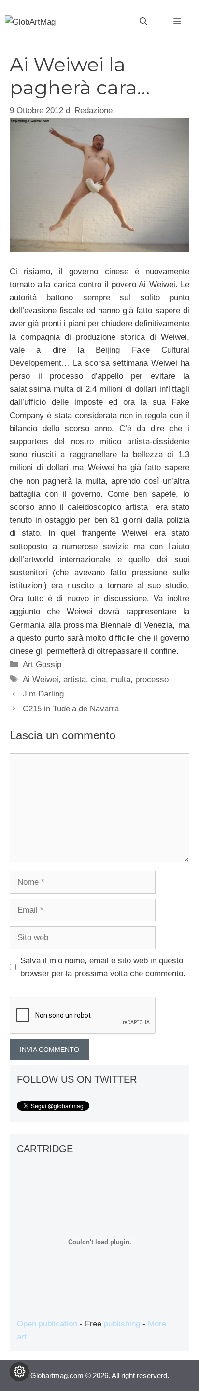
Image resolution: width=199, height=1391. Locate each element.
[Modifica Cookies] (19, 1371)
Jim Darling (43, 693)
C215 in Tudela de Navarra (71, 708)
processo (152, 679)
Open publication (47, 1323)
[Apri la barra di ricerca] (143, 22)
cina (98, 679)
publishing (122, 1323)
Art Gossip (42, 664)
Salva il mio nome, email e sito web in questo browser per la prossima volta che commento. (102, 967)
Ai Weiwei (40, 679)
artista (74, 679)
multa (120, 679)
